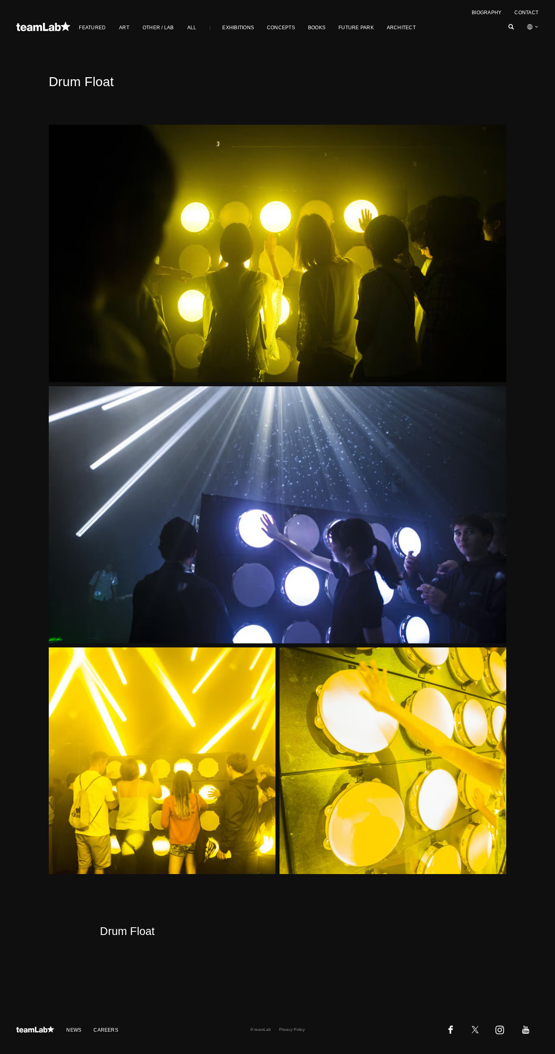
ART (124, 27)
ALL (192, 27)
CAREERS (105, 1030)
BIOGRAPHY (486, 12)
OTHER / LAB (158, 27)
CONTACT (526, 12)
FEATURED (92, 27)
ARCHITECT (401, 27)
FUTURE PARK (356, 27)
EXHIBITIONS (238, 27)
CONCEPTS (281, 27)
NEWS (73, 1030)
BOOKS (316, 27)
